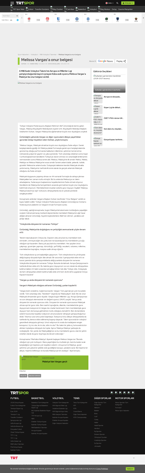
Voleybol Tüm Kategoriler (60, 402)
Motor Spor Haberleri (122, 411)
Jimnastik (97, 446)
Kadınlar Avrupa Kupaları (39, 433)
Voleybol (34, 54)
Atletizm (97, 408)
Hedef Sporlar (98, 425)
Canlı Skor (5, 20)
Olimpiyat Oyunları (100, 437)
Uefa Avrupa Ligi (16, 423)
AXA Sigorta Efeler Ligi (59, 405)
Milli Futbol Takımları (17, 444)
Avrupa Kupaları (36, 430)
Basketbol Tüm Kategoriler (40, 402)
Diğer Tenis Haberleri (80, 414)
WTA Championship (80, 417)
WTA (74, 408)
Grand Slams (77, 411)
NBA (32, 419)
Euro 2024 (14, 411)
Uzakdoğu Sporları (100, 440)
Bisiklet (96, 411)
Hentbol (97, 428)
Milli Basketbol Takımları (39, 427)
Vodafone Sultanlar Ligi (59, 408)
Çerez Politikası (102, 469)
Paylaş (119, 61)
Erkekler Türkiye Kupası (38, 422)
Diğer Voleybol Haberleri (60, 423)
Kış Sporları (97, 431)
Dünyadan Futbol (16, 429)
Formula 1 (118, 408)
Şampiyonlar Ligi (16, 420)
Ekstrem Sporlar (99, 434)
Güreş (96, 419)
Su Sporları (97, 443)
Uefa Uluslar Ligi (16, 441)
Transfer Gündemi (17, 417)
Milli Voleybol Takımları (48, 54)
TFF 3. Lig (14, 438)
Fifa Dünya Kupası (16, 447)
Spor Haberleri (23, 54)
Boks (95, 413)
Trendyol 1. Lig (15, 414)
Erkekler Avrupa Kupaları (60, 420)
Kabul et (130, 469)
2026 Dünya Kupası (17, 402)
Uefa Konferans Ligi (17, 426)
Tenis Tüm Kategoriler (80, 402)
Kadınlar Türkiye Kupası (38, 425)
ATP (74, 405)
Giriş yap (128, 3)
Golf (95, 416)
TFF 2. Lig (14, 435)
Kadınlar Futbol (15, 450)
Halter (96, 422)
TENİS (76, 398)
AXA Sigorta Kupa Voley (60, 411)
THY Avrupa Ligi (36, 416)
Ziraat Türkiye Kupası (17, 432)
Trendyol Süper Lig (17, 408)
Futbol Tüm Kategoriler (18, 405)
